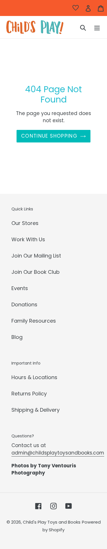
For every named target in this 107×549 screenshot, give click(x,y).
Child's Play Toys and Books (51, 522)
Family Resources (33, 320)
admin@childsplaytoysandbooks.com (57, 452)
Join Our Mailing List (36, 255)
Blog (17, 337)
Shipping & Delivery (35, 409)
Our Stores (25, 223)
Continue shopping (49, 135)
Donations (24, 304)
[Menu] (97, 27)
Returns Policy (29, 393)
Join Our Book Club (35, 271)
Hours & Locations (34, 377)
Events (19, 288)
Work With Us (28, 239)
